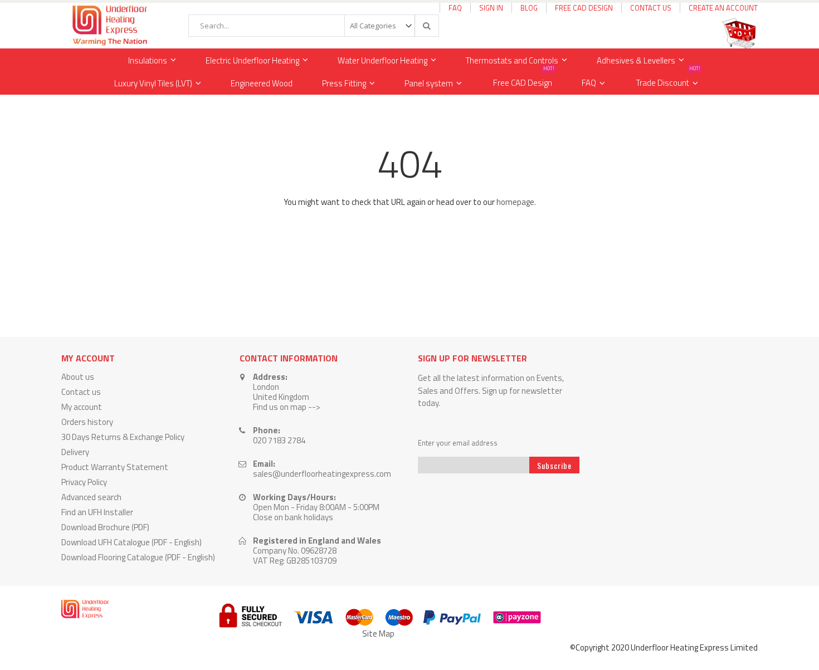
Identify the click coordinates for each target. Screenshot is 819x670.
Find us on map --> (286, 406)
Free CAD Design (584, 8)
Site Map (378, 633)
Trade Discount (668, 80)
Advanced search (91, 497)
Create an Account (723, 8)
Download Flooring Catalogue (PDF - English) (138, 557)
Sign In (491, 8)
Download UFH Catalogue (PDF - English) (131, 542)
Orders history (87, 421)
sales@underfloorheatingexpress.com (322, 473)
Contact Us (650, 8)
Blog (529, 8)
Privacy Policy (84, 482)
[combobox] (313, 25)
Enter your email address (458, 443)
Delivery (75, 452)
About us (77, 376)
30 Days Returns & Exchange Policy (122, 437)
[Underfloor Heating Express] (108, 26)
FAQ (455, 8)
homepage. (516, 201)
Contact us (81, 391)
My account (81, 406)
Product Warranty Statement (114, 467)
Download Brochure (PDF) (105, 527)
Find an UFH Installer (97, 512)
